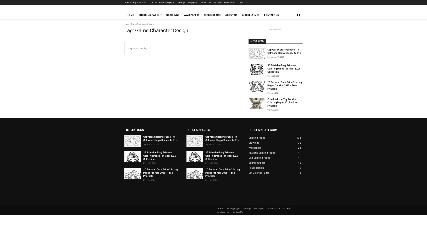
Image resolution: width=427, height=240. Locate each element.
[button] (299, 15)
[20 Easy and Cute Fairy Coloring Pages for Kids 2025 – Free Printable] (257, 86)
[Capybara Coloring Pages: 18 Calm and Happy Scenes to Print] (257, 54)
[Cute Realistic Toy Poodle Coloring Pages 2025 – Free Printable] (257, 103)
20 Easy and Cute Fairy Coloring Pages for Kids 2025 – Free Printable (284, 85)
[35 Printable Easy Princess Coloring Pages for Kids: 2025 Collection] (257, 69)
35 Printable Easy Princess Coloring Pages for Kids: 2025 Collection (283, 68)
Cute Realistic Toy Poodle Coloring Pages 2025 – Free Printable (282, 102)
